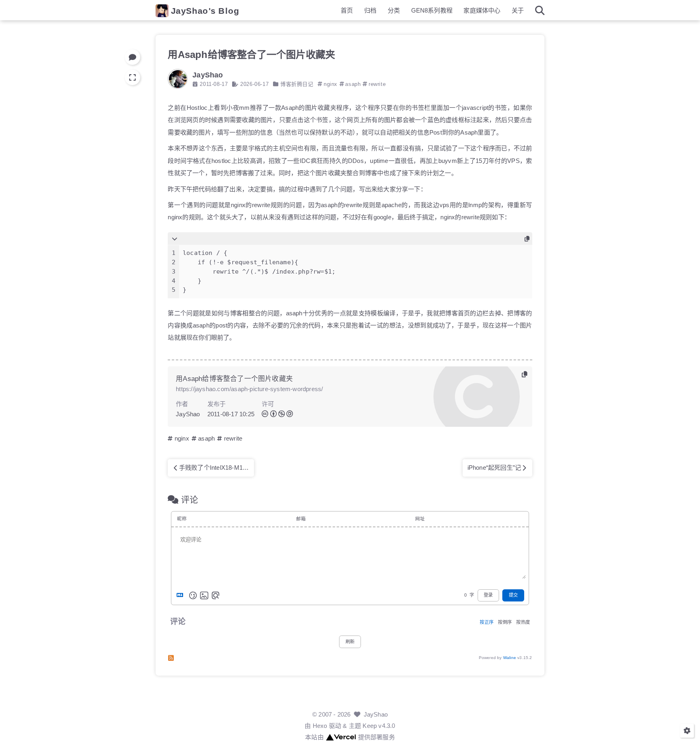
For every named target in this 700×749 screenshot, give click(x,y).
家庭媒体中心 (481, 10)
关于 (518, 10)
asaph (353, 84)
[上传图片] (204, 595)
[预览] (215, 595)
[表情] (193, 595)
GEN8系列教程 (432, 10)
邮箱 (300, 518)
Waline (509, 657)
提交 (513, 595)
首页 (347, 10)
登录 (488, 595)
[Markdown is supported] (181, 595)
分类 (394, 10)
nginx (330, 84)
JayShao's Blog (205, 10)
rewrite (377, 84)
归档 (370, 10)
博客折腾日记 (297, 84)
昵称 (181, 518)
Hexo (320, 725)
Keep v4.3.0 (379, 725)
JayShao (376, 714)
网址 (419, 518)
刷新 (350, 641)
